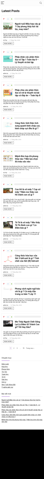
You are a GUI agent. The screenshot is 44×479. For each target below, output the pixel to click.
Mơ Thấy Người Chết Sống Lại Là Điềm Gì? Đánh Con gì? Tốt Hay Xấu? (27, 324)
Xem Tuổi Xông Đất (8, 385)
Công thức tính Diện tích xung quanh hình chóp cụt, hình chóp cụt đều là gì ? (27, 126)
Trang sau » (30, 348)
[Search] (40, 3)
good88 (4, 451)
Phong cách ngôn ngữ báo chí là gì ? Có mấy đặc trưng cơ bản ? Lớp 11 (27, 291)
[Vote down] (8, 18)
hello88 (4, 471)
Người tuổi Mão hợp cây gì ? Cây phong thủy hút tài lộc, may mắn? (27, 26)
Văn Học (5, 379)
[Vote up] (11, 18)
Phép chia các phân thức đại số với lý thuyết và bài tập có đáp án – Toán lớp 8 (27, 93)
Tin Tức (4, 372)
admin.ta (5, 73)
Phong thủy (6, 369)
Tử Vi (3, 377)
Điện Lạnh (5, 364)
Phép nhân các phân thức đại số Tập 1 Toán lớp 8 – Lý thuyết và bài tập (27, 60)
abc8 (3, 455)
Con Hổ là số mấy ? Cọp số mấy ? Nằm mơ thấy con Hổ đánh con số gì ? (27, 192)
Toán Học (5, 374)
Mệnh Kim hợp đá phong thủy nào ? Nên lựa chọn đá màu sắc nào (26, 159)
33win (3, 467)
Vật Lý (4, 382)
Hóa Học (5, 367)
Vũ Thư (5, 40)
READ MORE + (8, 43)
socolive (4, 442)
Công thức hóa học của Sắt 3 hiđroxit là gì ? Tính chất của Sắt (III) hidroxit (27, 258)
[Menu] (2, 3)
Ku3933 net (5, 438)
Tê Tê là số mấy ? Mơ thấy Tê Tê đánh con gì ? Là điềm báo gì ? (27, 225)
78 (23, 348)
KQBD (3, 433)
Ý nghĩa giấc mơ (7, 387)
